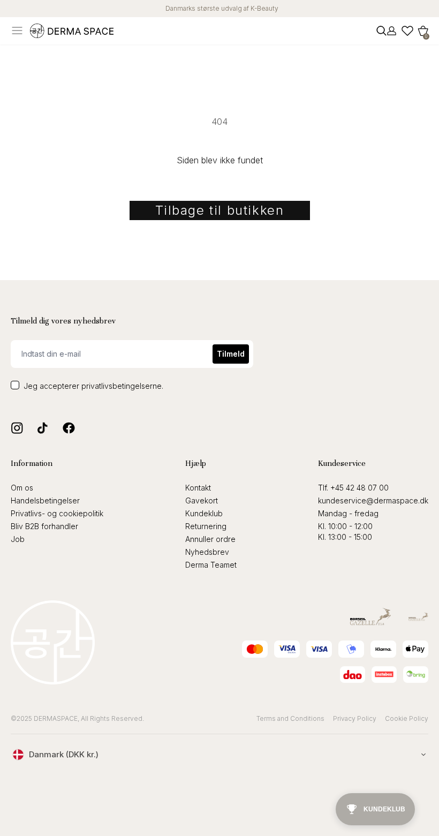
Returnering (205, 526)
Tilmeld (231, 353)
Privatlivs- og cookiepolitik (57, 513)
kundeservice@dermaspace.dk (373, 500)
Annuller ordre (210, 539)
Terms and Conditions (290, 718)
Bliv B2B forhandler (44, 526)
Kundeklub (204, 513)
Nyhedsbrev (207, 551)
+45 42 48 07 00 (359, 487)
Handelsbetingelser (45, 500)
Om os (22, 487)
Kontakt (198, 487)
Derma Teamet (211, 564)
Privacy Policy (354, 718)
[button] (423, 31)
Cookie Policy (406, 718)
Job (18, 539)
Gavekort (201, 500)
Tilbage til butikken (219, 210)
